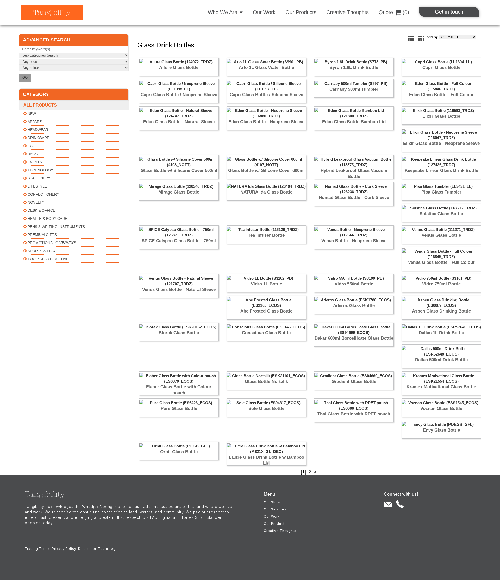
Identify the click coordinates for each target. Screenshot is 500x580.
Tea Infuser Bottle (266, 235)
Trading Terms (37, 549)
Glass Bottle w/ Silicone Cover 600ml (266, 170)
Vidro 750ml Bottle (441, 284)
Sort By (432, 37)
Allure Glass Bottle (178, 67)
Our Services (275, 509)
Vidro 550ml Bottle (354, 284)
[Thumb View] (421, 38)
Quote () (394, 12)
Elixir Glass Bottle (441, 116)
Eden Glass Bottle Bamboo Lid (354, 121)
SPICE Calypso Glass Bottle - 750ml (179, 240)
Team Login (108, 549)
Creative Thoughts (347, 12)
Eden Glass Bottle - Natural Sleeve (179, 121)
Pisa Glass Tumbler (441, 192)
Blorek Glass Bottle (179, 332)
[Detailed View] (411, 38)
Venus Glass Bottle (441, 235)
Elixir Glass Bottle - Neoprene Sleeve (441, 143)
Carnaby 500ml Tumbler (353, 89)
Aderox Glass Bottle (354, 305)
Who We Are (222, 12)
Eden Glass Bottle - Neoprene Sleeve (266, 121)
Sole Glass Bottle (266, 408)
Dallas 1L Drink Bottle (441, 332)
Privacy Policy (64, 549)
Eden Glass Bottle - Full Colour (441, 94)
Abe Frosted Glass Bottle (266, 311)
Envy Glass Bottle (441, 430)
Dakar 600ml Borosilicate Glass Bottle (354, 338)
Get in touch (449, 12)
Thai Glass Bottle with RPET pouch (353, 413)
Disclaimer (87, 549)
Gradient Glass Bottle (354, 381)
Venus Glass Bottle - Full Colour (441, 262)
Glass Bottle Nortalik (266, 381)
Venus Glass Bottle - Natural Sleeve (179, 289)
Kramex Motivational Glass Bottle (441, 386)
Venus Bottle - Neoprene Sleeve (353, 240)
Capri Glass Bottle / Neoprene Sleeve (179, 94)
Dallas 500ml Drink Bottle (441, 359)
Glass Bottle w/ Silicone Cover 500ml (179, 170)
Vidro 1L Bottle (266, 284)
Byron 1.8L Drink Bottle (353, 67)
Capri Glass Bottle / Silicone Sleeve (266, 94)
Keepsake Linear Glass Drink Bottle (441, 170)
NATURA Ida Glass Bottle (266, 192)
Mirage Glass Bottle (178, 192)
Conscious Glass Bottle (266, 332)
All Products (40, 105)
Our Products (300, 12)
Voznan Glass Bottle (441, 408)
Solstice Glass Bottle (441, 213)
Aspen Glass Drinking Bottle (441, 311)
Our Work (264, 12)
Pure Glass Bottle (179, 408)
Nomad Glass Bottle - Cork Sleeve (354, 197)
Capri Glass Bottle (441, 67)
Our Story (272, 502)
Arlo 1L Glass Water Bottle (266, 67)
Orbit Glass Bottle (179, 451)
